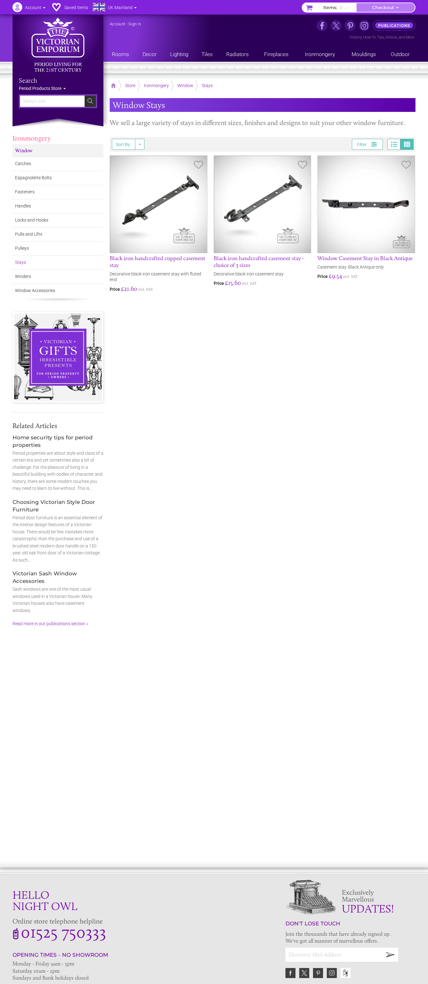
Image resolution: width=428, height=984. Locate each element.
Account (117, 24)
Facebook (290, 973)
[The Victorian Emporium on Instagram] (364, 25)
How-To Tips (373, 37)
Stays (20, 262)
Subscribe (390, 955)
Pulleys (22, 248)
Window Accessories (35, 290)
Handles (23, 205)
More (410, 37)
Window (24, 150)
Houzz (346, 973)
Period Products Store (40, 88)
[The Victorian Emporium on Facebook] (321, 25)
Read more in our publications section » (50, 623)
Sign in (134, 24)
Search (28, 80)
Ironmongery (32, 138)
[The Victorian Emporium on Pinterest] (350, 25)
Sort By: (123, 144)
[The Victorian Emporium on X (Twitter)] (336, 25)
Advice (391, 37)
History (356, 37)
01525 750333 (63, 931)
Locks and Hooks (31, 219)
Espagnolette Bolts (33, 177)
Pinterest (318, 973)
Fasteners (24, 191)
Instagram (332, 973)
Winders (23, 276)
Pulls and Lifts (28, 234)
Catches (23, 163)
